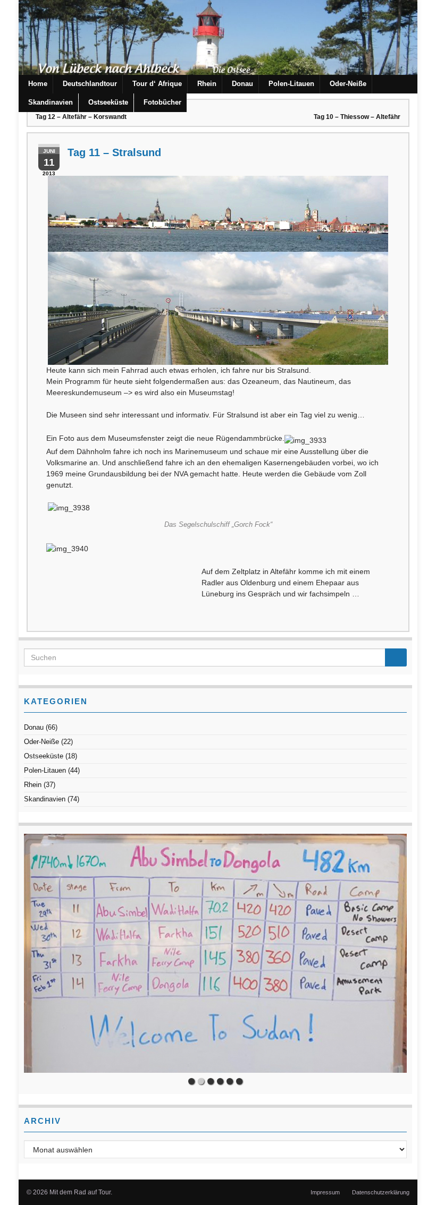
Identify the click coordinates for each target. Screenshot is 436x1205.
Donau (242, 84)
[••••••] (215, 953)
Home (37, 84)
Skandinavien (50, 102)
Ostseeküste (108, 102)
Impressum (325, 1192)
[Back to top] (412, 1181)
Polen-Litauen (291, 84)
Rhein (206, 84)
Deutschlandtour (90, 84)
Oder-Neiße (348, 84)
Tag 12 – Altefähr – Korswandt (81, 117)
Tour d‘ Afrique (157, 84)
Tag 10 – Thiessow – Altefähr (357, 117)
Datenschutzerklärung (380, 1192)
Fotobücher (162, 102)
